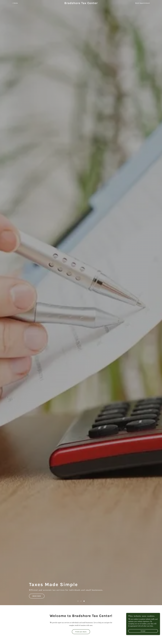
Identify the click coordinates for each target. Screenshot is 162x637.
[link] (81, 3)
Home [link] (16, 3)
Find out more (80, 632)
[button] (77, 601)
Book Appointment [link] (142, 3)
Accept (143, 631)
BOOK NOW (37, 596)
